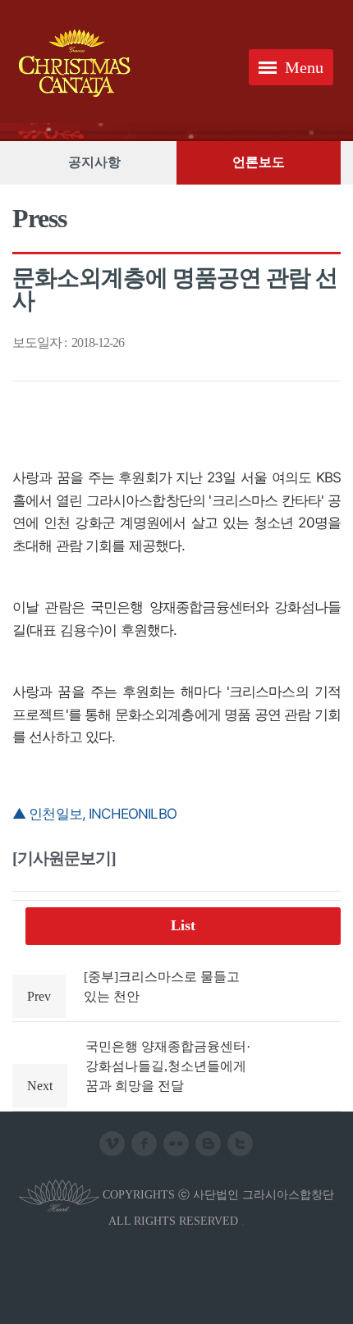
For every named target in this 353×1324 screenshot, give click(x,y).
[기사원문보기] (64, 858)
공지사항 (94, 162)
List (183, 925)
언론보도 (258, 162)
